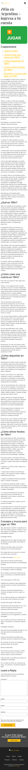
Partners (14, 760)
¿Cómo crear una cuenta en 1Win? (12, 56)
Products (7, 760)
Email (3, 705)
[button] (25, 3)
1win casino (17, 557)
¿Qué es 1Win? (11, 51)
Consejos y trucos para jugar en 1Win (15, 74)
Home (8, 756)
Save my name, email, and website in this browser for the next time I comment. (12, 720)
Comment (4, 679)
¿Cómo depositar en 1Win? (14, 62)
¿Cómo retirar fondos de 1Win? (14, 68)
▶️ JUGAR (14, 34)
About (14, 756)
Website (3, 712)
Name (3, 699)
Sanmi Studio (17, 765)
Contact (21, 760)
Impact (20, 756)
